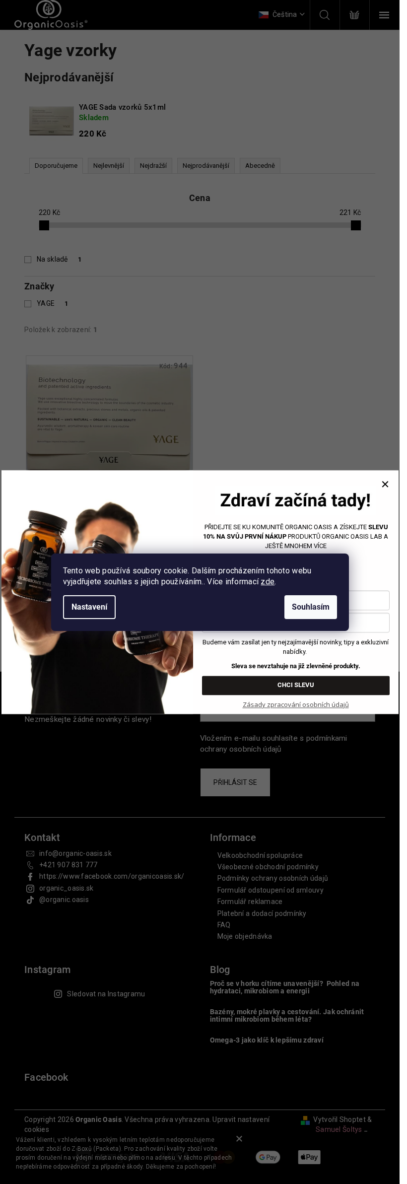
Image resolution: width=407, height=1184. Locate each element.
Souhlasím (311, 607)
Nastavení (89, 607)
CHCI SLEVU (295, 685)
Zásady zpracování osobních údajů (296, 704)
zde (267, 581)
